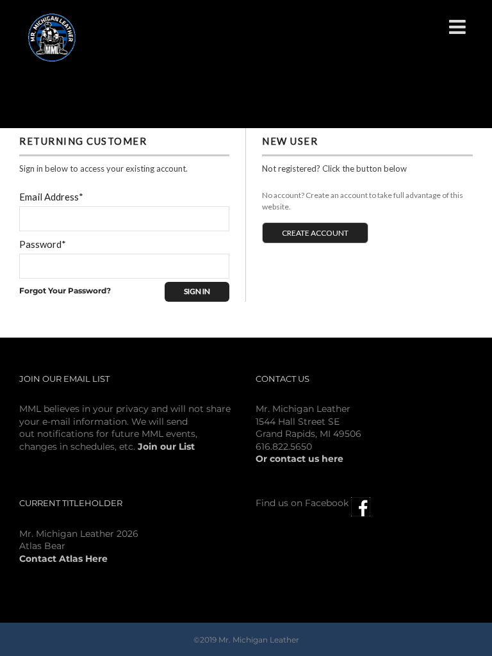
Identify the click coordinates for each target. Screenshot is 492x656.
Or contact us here (299, 458)
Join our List (166, 446)
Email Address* (51, 196)
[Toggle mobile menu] (459, 27)
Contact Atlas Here (63, 558)
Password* (42, 244)
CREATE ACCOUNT (315, 233)
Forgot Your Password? (65, 290)
